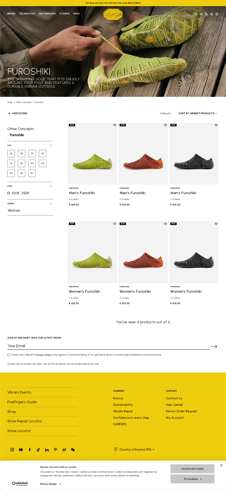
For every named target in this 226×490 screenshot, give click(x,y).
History (118, 398)
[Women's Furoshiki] (92, 252)
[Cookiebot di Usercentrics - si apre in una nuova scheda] (19, 484)
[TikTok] (38, 449)
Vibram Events (19, 392)
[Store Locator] (201, 14)
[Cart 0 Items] (211, 14)
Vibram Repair (123, 411)
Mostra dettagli (48, 484)
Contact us (174, 398)
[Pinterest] (55, 449)
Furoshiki (39, 102)
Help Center (174, 405)
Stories (64, 13)
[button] (134, 449)
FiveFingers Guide (22, 402)
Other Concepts (24, 102)
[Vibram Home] (113, 14)
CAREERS (119, 424)
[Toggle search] (196, 14)
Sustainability (123, 405)
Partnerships (47, 13)
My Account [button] (175, 417)
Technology (27, 13)
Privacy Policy (44, 354)
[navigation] (43, 14)
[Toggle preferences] (217, 14)
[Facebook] (30, 449)
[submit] (214, 346)
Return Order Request (181, 411)
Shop (76, 13)
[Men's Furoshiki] (92, 154)
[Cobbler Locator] (206, 14)
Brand (11, 13)
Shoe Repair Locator (24, 421)
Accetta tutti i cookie (193, 468)
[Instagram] (12, 449)
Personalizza (191, 478)
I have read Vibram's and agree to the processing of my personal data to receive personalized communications (86, 354)
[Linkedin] (47, 449)
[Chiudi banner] (221, 465)
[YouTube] (21, 449)
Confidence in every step (131, 417)
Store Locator (19, 431)
